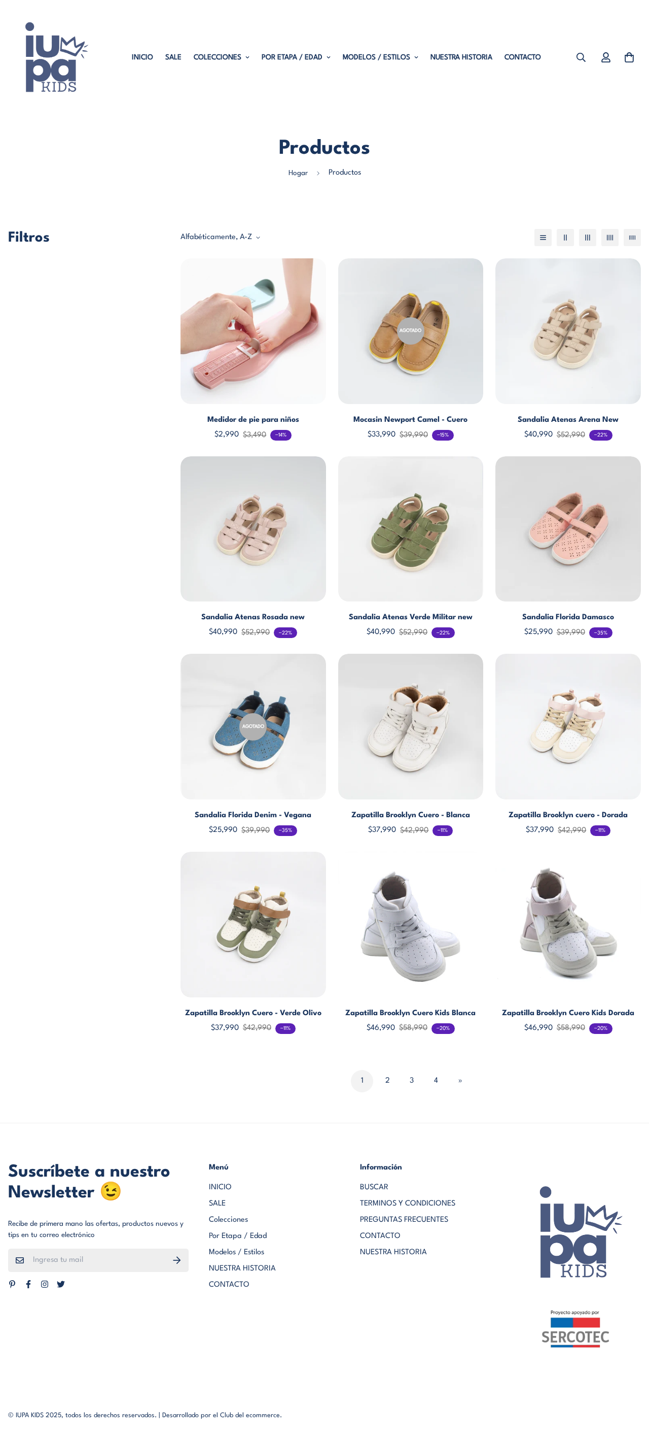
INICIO (142, 57)
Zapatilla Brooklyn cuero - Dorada (568, 815)
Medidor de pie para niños (253, 420)
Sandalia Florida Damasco (568, 617)
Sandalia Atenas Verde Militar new (411, 617)
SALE (173, 57)
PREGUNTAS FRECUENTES (404, 1220)
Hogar (298, 173)
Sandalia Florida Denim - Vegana (253, 815)
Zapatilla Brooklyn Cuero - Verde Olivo (253, 1013)
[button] (627, 57)
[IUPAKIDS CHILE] (52, 57)
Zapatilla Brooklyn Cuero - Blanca (410, 815)
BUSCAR (374, 1187)
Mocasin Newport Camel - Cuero (410, 420)
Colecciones (217, 57)
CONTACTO (522, 57)
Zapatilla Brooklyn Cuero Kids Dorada (568, 1013)
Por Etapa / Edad (292, 57)
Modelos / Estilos (376, 57)
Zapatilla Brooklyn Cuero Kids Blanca (410, 1013)
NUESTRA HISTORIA (461, 57)
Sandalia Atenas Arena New (568, 420)
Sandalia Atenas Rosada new (253, 617)
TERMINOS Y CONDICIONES (407, 1204)
